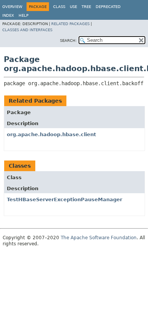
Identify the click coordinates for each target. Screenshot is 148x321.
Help (23, 15)
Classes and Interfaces (27, 30)
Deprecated (108, 7)
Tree (86, 7)
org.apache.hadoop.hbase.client (51, 134)
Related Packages (70, 24)
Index (8, 15)
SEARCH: (68, 40)
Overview (12, 7)
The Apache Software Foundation (99, 237)
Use (73, 7)
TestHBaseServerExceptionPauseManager (64, 199)
